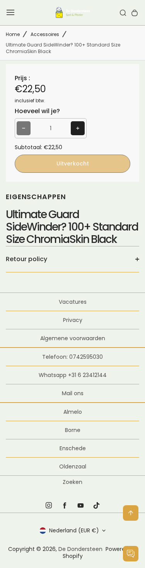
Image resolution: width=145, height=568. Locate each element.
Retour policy (26, 259)
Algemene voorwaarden (72, 338)
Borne (72, 430)
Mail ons (73, 393)
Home (13, 34)
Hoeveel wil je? (37, 111)
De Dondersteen (80, 549)
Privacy (72, 320)
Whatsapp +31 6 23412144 (73, 375)
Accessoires (45, 34)
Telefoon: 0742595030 (72, 357)
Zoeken (72, 482)
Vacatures (73, 302)
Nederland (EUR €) (74, 530)
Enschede (73, 448)
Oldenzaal (72, 466)
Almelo (72, 412)
